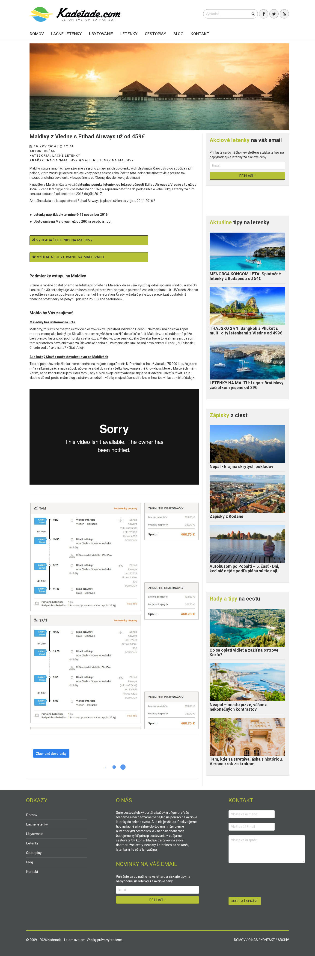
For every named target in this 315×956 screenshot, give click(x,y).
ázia (54, 160)
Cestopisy (155, 33)
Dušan (50, 151)
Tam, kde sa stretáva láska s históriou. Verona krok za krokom (246, 761)
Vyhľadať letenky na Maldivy (64, 240)
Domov (37, 33)
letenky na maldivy (115, 160)
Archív (283, 940)
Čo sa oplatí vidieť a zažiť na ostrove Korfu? (244, 652)
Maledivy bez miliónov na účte (52, 322)
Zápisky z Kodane (226, 516)
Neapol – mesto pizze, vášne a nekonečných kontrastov (238, 707)
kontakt (268, 940)
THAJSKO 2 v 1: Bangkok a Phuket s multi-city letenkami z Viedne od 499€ (246, 330)
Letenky (128, 33)
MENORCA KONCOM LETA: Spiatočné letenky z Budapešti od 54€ (245, 276)
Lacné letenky (66, 33)
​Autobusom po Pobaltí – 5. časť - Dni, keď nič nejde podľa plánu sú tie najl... (245, 568)
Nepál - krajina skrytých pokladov (241, 466)
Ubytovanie (101, 33)
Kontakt (200, 33)
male (87, 160)
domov (240, 940)
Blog (178, 33)
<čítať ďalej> (76, 347)
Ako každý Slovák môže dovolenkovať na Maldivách (69, 357)
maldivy (70, 160)
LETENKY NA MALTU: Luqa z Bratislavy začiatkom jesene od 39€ (246, 385)
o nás (253, 940)
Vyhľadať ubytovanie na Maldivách (70, 257)
